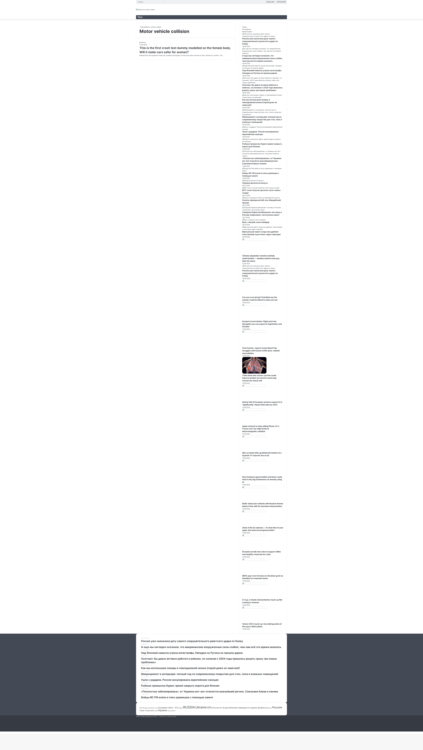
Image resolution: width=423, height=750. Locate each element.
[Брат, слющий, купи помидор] (254, 220)
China (156, 708)
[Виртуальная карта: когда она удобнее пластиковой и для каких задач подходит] (263, 229)
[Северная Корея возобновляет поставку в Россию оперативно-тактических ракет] (263, 210)
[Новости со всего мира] (145, 9)
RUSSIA (189, 707)
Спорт (142, 710)
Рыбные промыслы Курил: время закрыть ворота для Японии (180, 685)
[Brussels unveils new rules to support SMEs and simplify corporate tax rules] (254, 536)
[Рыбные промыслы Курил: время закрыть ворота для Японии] (263, 141)
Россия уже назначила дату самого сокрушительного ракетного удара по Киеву (260, 41)
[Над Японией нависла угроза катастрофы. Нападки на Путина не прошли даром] (263, 68)
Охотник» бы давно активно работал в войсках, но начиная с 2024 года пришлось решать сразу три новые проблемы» (262, 87)
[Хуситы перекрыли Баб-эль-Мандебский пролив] (261, 198)
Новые (244, 27)
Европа (269, 708)
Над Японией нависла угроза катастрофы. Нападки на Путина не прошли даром (192, 652)
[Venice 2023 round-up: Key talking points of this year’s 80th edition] (254, 608)
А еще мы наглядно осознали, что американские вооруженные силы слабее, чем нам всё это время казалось (262, 58)
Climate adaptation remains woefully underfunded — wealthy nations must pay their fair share (260, 258)
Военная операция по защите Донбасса (248, 708)
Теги (140, 17)
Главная (142, 27)
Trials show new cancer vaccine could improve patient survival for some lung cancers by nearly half (259, 378)
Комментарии (247, 31)
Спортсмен (149, 711)
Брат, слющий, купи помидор (255, 222)
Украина (162, 710)
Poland (180, 708)
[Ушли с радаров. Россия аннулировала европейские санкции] (263, 129)
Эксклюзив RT (171, 710)
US (209, 707)
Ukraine (201, 707)
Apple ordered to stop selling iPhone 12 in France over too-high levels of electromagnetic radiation (260, 429)
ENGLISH (270, 2)
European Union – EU (168, 708)
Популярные (246, 29)
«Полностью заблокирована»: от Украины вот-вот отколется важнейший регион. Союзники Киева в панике (261, 161)
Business (142, 42)
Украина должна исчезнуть (255, 183)
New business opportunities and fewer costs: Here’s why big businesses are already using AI (262, 479)
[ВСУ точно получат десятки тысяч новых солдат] (260, 188)
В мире (226, 708)
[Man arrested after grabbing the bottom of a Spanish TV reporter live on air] (254, 437)
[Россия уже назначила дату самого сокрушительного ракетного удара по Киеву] (263, 36)
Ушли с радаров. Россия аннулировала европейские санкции (180, 679)
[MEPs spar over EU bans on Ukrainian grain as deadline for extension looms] (254, 560)
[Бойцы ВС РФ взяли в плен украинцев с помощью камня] (263, 171)
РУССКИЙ (281, 2)
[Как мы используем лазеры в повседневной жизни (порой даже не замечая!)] (263, 97)
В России (215, 708)
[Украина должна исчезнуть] (253, 180)
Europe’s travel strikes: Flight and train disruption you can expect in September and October (262, 324)
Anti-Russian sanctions (146, 708)
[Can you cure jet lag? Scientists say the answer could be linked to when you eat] (254, 281)
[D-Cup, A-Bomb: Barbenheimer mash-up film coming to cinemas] (254, 584)
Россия (277, 707)
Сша (155, 710)
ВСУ (221, 708)
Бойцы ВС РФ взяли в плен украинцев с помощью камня (177, 697)
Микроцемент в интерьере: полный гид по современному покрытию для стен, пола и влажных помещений (262, 119)
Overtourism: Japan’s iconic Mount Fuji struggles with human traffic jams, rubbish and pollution (261, 350)
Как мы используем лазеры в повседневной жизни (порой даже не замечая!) (259, 102)
